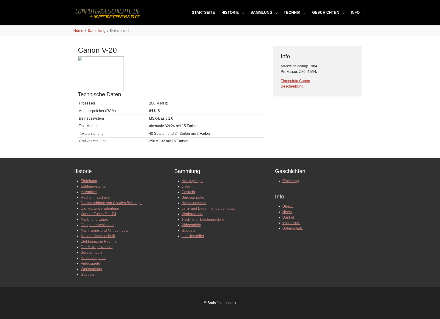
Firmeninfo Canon (295, 81)
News (287, 212)
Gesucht (188, 192)
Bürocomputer (92, 252)
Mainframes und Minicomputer (105, 230)
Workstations (91, 269)
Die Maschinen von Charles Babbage (111, 203)
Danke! (288, 217)
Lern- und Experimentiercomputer (209, 208)
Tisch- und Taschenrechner (204, 219)
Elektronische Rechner (99, 241)
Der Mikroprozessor (97, 247)
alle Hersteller (193, 236)
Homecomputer (93, 258)
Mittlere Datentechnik (98, 236)
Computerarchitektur (97, 225)
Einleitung (89, 181)
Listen (186, 186)
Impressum (291, 223)
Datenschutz (292, 228)
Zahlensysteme (93, 186)
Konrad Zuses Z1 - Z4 (98, 214)
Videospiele (90, 263)
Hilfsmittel (89, 192)
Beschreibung (292, 86)
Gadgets (87, 274)
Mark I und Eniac (94, 219)
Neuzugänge (192, 181)
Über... (287, 206)
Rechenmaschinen (96, 197)
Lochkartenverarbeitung (100, 208)
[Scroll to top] (429, 308)
